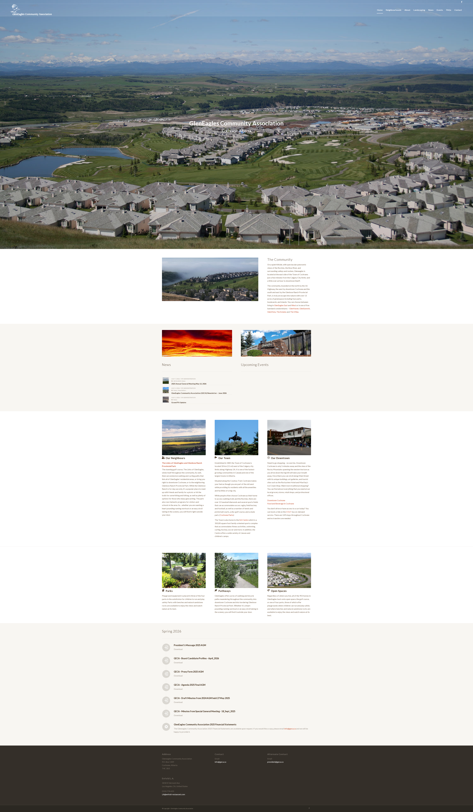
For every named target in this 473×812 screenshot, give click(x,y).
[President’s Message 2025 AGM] (166, 647)
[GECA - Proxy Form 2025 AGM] (166, 674)
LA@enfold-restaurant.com (173, 794)
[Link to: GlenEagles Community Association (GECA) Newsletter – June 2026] (166, 390)
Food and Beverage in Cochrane (280, 503)
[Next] (252, 279)
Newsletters (182, 390)
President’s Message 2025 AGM (190, 645)
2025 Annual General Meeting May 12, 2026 (188, 384)
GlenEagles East (281, 305)
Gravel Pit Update (178, 402)
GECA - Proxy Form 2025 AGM (189, 671)
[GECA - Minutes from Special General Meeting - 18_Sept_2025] (166, 714)
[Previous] (167, 279)
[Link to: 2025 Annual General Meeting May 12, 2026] (166, 381)
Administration (190, 379)
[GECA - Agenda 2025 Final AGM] (166, 687)
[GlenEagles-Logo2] (30, 10)
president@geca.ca (275, 762)
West (293, 305)
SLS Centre (243, 520)
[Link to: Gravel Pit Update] (166, 399)
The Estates (281, 312)
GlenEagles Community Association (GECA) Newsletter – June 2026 (199, 393)
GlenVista (271, 312)
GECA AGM (177, 381)
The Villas (294, 312)
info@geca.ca (290, 728)
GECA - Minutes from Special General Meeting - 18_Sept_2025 (204, 711)
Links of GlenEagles (175, 463)
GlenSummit (304, 308)
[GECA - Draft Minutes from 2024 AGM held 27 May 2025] (166, 700)
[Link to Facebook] (462, 2)
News (184, 381)
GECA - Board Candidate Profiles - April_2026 (196, 658)
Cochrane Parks (226, 515)
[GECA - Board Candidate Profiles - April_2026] (166, 661)
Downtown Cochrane (276, 500)
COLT (288, 512)
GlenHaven (294, 308)
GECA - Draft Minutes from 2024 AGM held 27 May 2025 (202, 698)
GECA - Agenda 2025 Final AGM (189, 684)
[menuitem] (379, 10)
